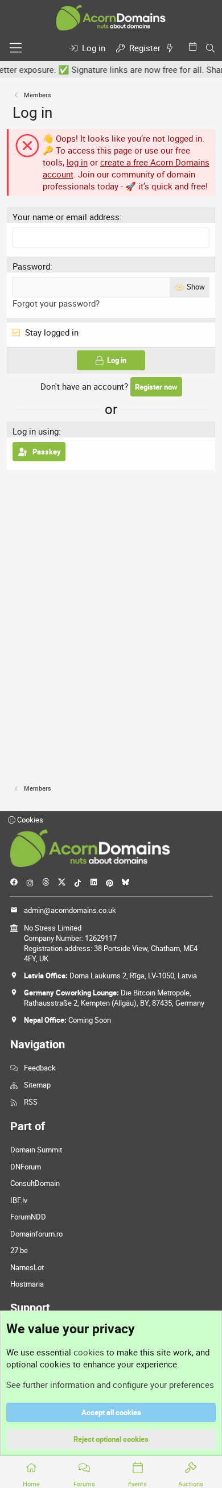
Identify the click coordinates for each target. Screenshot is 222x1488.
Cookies (29, 820)
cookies (88, 1352)
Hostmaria (27, 1284)
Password (31, 266)
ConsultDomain (35, 1183)
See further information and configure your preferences (110, 1384)
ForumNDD (28, 1217)
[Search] (210, 48)
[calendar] (194, 46)
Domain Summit (36, 1149)
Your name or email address (66, 216)
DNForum (25, 1167)
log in (77, 162)
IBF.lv (18, 1200)
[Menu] (15, 47)
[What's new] (172, 48)
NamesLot (27, 1267)
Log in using (36, 431)
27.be (19, 1250)
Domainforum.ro (36, 1234)
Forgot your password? (56, 303)
